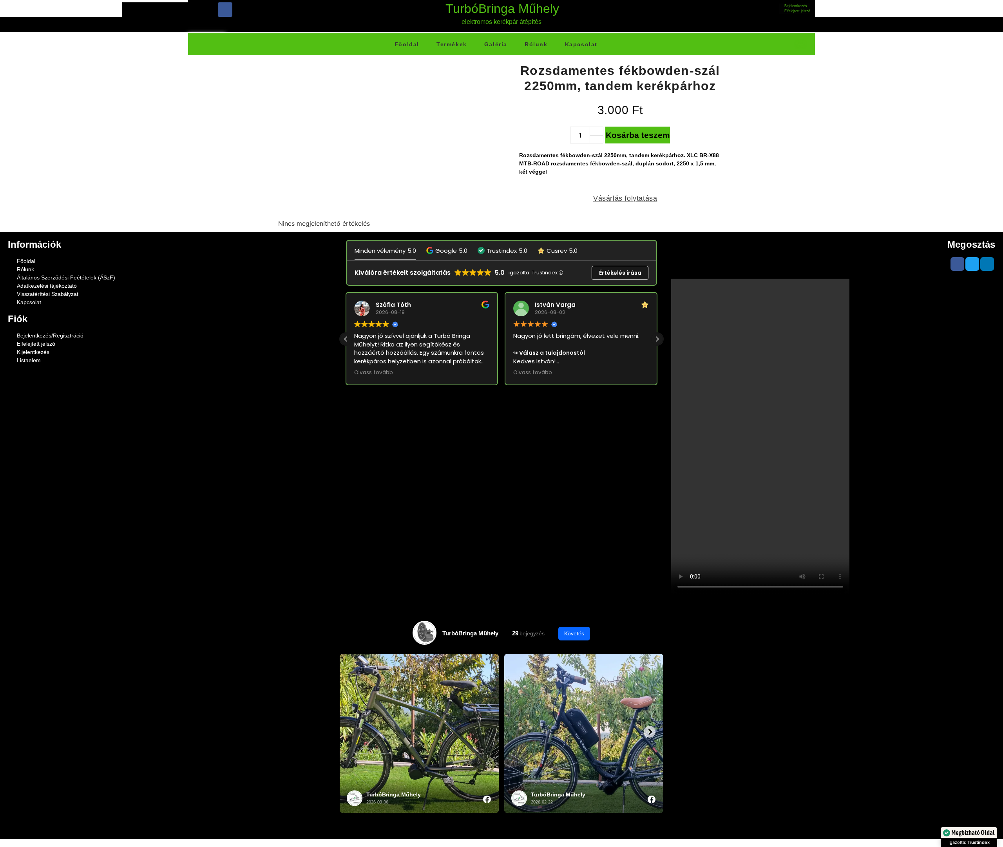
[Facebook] (225, 9)
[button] (447, 251)
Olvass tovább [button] (373, 372)
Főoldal (407, 44)
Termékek (451, 44)
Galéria (495, 44)
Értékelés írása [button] (620, 273)
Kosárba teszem (638, 135)
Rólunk (536, 44)
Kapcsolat (581, 44)
